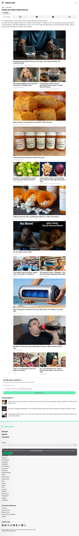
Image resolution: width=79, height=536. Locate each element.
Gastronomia (5, 479)
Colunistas (5, 437)
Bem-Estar (5, 455)
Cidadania (9, 7)
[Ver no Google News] (7, 16)
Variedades (5, 496)
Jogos (3, 485)
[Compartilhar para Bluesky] (36, 16)
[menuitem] (39, 432)
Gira (3, 481)
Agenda (4, 434)
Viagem (4, 498)
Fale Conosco (6, 510)
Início (3, 7)
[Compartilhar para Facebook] (53, 16)
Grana (3, 483)
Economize (5, 468)
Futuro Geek (5, 477)
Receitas (5, 431)
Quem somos (5, 512)
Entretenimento (6, 472)
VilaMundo (5, 500)
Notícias (4, 489)
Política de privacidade (8, 514)
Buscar (4, 442)
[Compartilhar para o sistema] (69, 16)
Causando (5, 462)
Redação (6, 12)
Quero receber (39, 392)
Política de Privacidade (37, 450)
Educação (5, 470)
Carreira (4, 458)
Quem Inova (5, 493)
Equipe (4, 516)
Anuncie (4, 508)
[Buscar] (75, 445)
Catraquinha (5, 460)
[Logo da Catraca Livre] (8, 2)
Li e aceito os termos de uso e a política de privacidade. (18, 388)
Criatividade (5, 466)
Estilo (3, 474)
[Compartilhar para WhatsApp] (20, 16)
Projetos (4, 491)
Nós (3, 487)
